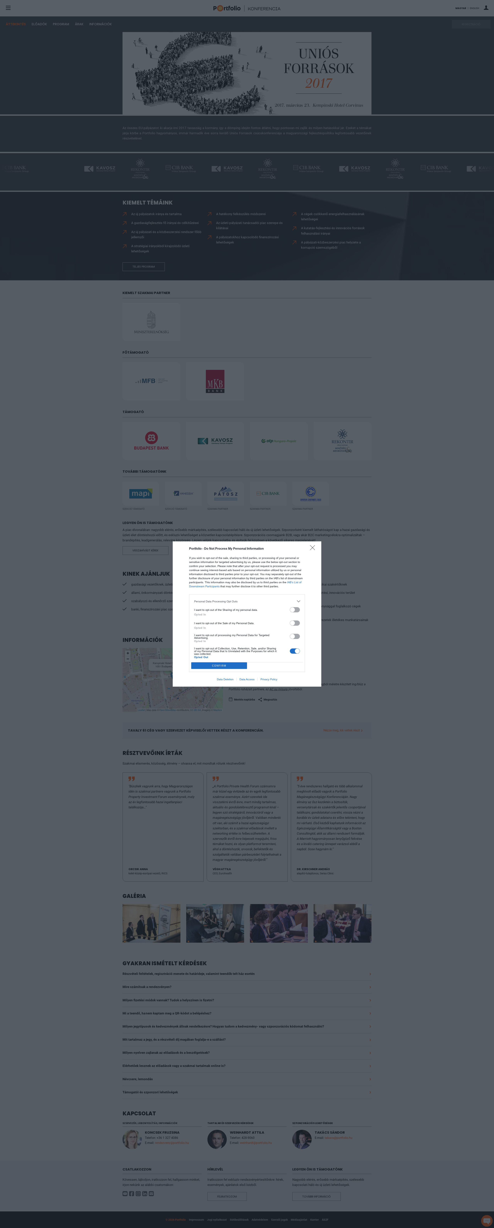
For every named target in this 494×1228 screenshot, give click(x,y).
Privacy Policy (269, 679)
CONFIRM (219, 665)
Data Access (247, 679)
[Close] (313, 549)
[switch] (295, 609)
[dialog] (247, 614)
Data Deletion (225, 679)
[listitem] (247, 601)
